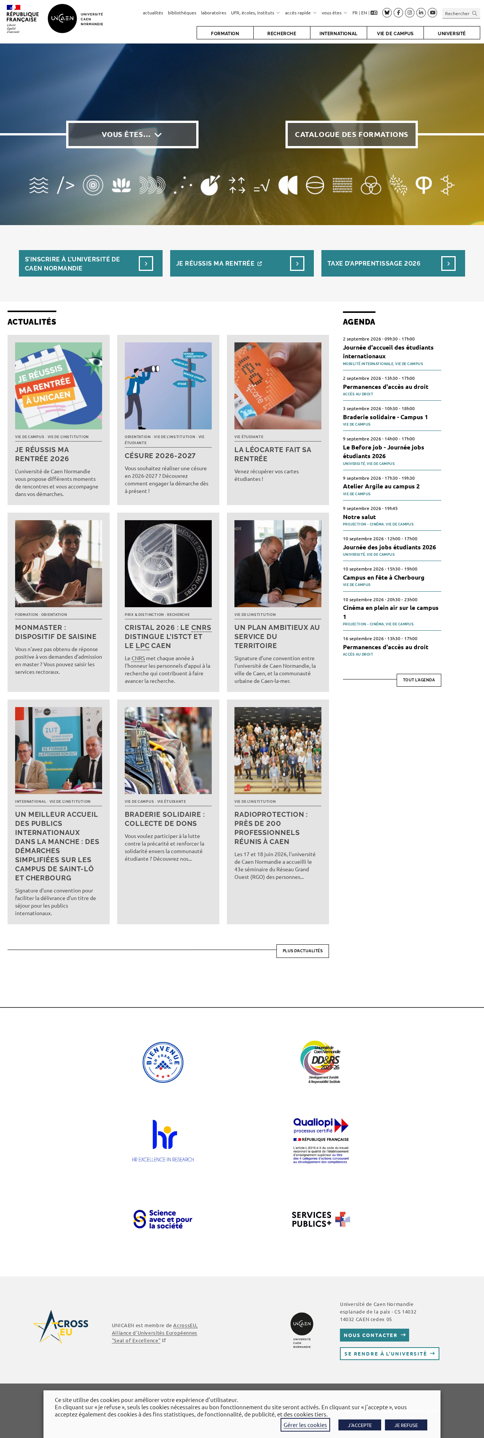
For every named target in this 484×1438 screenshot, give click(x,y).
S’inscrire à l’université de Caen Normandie (72, 264)
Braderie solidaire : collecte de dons (165, 818)
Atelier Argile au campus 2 (381, 486)
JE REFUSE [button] (406, 1425)
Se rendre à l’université (385, 1353)
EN (364, 12)
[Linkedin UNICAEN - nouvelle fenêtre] (421, 13)
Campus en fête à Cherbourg (384, 577)
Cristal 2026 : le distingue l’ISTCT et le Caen (168, 636)
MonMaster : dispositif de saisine (56, 631)
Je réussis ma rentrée (215, 263)
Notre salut (359, 517)
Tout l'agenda (419, 680)
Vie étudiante (248, 437)
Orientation (138, 437)
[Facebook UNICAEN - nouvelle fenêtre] (398, 13)
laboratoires (213, 12)
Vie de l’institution (68, 437)
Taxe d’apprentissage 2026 (373, 263)
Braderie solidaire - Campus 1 (385, 417)
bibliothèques (182, 12)
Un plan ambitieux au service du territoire (277, 636)
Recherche (178, 615)
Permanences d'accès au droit (385, 386)
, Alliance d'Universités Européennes (155, 1332)
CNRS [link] (201, 627)
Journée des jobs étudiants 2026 (389, 547)
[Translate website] (374, 13)
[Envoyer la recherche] (475, 13)
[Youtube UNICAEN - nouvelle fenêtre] (432, 13)
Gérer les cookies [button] (305, 1424)
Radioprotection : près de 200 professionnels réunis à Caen (271, 828)
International (30, 802)
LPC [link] (143, 646)
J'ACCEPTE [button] (360, 1425)
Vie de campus (29, 437)
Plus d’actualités (303, 951)
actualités (153, 12)
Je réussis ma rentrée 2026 (42, 454)
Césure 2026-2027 (160, 456)
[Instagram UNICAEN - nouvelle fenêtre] (409, 13)
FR (355, 12)
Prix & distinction (144, 615)
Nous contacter (371, 1335)
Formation (26, 615)
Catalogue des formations (351, 134)
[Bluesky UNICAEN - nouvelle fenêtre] (387, 12)
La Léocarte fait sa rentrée (272, 454)
